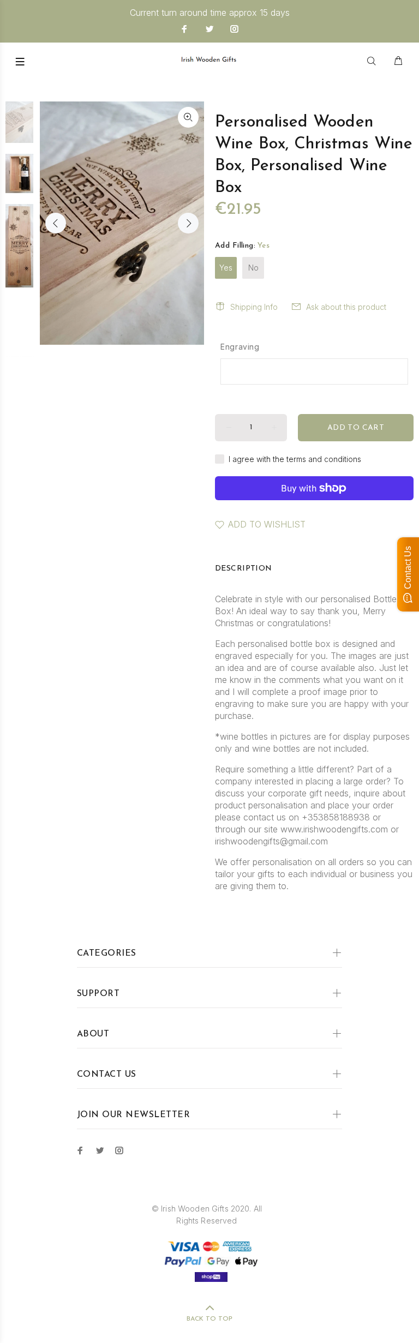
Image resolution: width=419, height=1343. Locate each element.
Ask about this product (346, 306)
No (253, 267)
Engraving (240, 346)
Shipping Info (254, 306)
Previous (55, 223)
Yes (225, 267)
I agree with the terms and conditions (295, 459)
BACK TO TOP (209, 1319)
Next (188, 223)
